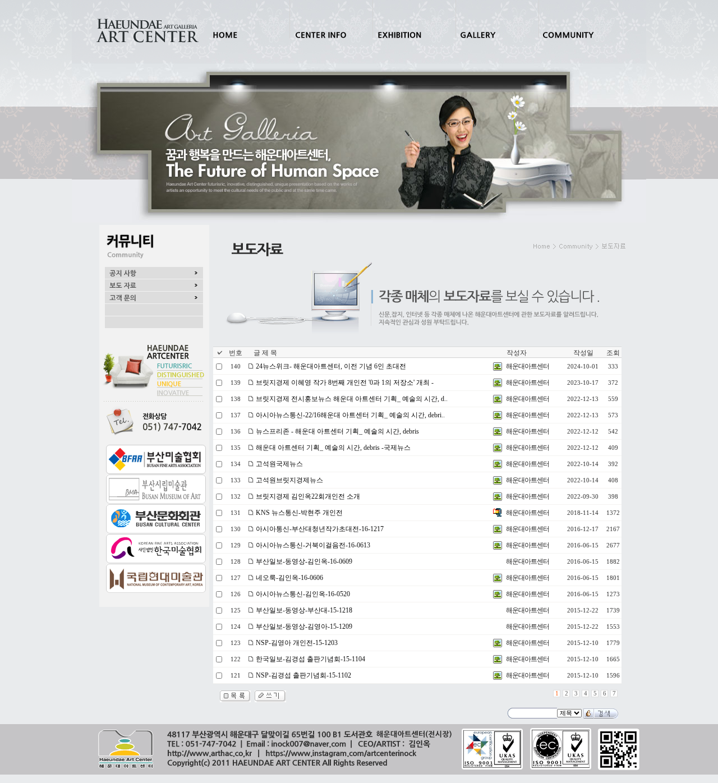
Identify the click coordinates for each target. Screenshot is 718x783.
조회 (613, 353)
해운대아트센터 (527, 366)
